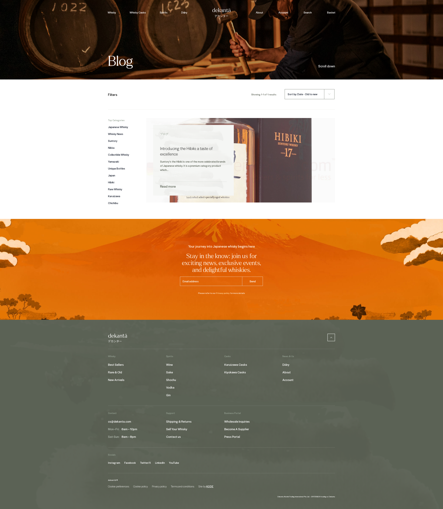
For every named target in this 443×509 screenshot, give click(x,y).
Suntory (112, 141)
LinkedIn (160, 463)
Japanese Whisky (118, 127)
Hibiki (111, 182)
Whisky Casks (138, 12)
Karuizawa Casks (235, 364)
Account (283, 12)
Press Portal (232, 437)
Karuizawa (114, 196)
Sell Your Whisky (176, 429)
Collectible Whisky (118, 155)
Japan (111, 175)
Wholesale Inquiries (237, 421)
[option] (125, 127)
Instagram (114, 463)
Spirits (164, 12)
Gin (168, 395)
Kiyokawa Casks (235, 372)
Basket (331, 12)
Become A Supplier (236, 429)
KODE (209, 486)
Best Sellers (116, 364)
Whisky (112, 12)
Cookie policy (140, 486)
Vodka (170, 387)
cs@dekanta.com (119, 421)
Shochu (171, 380)
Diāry (184, 12)
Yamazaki (113, 161)
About (259, 12)
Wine (169, 364)
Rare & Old (115, 372)
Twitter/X (145, 463)
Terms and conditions (182, 486)
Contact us (173, 437)
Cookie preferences (118, 486)
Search (308, 12)
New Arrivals (116, 380)
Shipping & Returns (179, 421)
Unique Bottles (116, 168)
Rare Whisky (115, 189)
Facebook (130, 463)
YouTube (174, 463)
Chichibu (113, 203)
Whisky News (115, 134)
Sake (169, 372)
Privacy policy (223, 293)
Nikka (111, 148)
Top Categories (116, 120)
